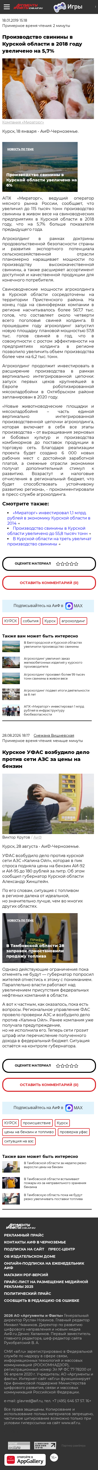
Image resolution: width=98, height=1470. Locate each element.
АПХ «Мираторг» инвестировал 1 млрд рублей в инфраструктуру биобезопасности (54, 710)
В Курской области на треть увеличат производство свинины (49, 541)
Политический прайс (27, 1293)
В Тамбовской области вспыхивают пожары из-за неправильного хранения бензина (55, 1183)
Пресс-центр (61, 1249)
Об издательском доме (29, 1256)
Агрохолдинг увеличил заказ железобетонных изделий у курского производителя (53, 662)
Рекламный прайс (24, 1235)
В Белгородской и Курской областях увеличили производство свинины (53, 644)
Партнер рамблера (73, 1445)
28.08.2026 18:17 (16, 735)
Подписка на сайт (24, 1249)
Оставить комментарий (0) (49, 583)
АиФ (37, 837)
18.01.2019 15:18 (14, 20)
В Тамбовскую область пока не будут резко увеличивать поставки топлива (53, 1197)
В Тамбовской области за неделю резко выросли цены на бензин (55, 1165)
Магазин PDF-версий (26, 1275)
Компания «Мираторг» (23, 122)
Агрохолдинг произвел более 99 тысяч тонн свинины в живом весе (54, 676)
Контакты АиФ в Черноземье (35, 1242)
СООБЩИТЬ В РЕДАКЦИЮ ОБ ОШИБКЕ (41, 1300)
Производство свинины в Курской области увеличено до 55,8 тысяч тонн (47, 531)
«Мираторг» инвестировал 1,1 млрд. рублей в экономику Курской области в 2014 (48, 518)
